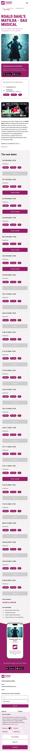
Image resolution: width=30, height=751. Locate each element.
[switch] (10, 728)
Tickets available (15, 192)
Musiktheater (7, 9)
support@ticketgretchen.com (9, 686)
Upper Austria (10, 8)
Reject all (15, 742)
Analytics (15, 728)
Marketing (4, 731)
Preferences (17, 731)
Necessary (5, 728)
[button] (15, 147)
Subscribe (15, 705)
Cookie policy (14, 724)
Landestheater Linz (19, 8)
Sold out (15, 173)
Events (3, 8)
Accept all (15, 747)
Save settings (15, 737)
